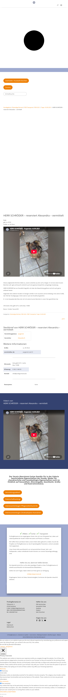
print (63, 319)
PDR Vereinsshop (41, 604)
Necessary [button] (3, 668)
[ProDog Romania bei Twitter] (43, 620)
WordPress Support (52, 634)
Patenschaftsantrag (12, 499)
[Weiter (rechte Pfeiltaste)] (2, 696)
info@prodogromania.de (34, 574)
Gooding (38, 608)
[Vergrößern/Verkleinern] (0, 694)
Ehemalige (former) (17, 107)
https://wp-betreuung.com (39, 637)
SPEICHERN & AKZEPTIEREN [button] (8, 692)
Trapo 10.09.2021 (46, 107)
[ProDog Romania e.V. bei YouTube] (45, 620)
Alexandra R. (21, 338)
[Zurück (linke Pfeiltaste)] (0, 696)
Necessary (5, 671)
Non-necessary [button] (4, 681)
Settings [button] (2, 646)
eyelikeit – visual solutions (30, 634)
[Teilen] (4, 694)
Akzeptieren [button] (9, 646)
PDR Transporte (28, 107)
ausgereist (21, 334)
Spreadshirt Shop (41, 606)
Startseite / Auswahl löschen (16, 81)
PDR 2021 (37, 107)
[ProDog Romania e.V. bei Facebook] (37, 620)
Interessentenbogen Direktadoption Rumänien (23, 512)
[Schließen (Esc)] (5, 694)
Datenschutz (10, 627)
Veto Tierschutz (40, 612)
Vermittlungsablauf (12, 492)
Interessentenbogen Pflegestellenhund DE (21, 506)
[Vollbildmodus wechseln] (2, 694)
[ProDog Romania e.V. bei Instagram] (40, 620)
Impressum (10, 625)
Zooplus (38, 610)
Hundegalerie (7, 107)
